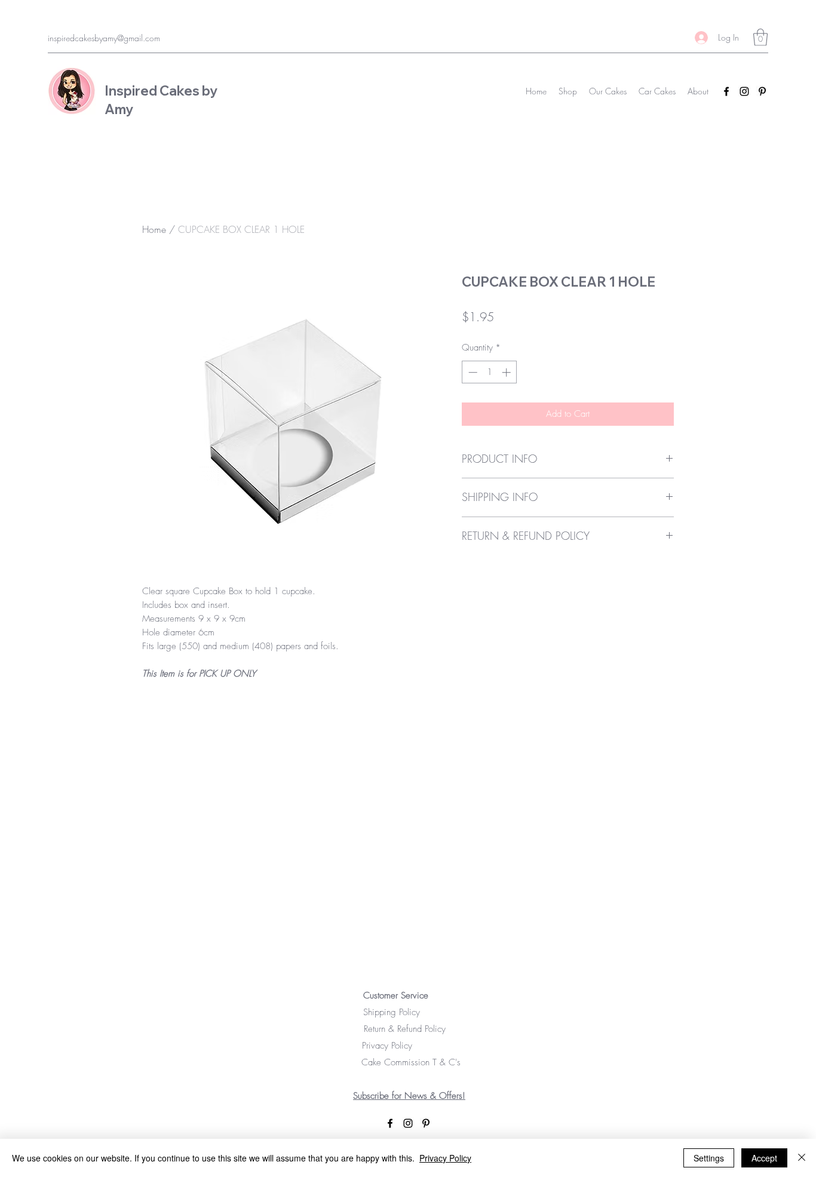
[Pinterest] (762, 91)
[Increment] (507, 372)
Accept (764, 1158)
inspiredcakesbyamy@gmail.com (104, 38)
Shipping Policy (409, 1012)
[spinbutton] (489, 372)
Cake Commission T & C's (409, 1062)
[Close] (801, 1157)
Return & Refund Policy (409, 1029)
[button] (760, 37)
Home (154, 229)
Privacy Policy (402, 1046)
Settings (709, 1158)
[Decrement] (472, 372)
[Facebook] (726, 91)
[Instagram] (744, 91)
